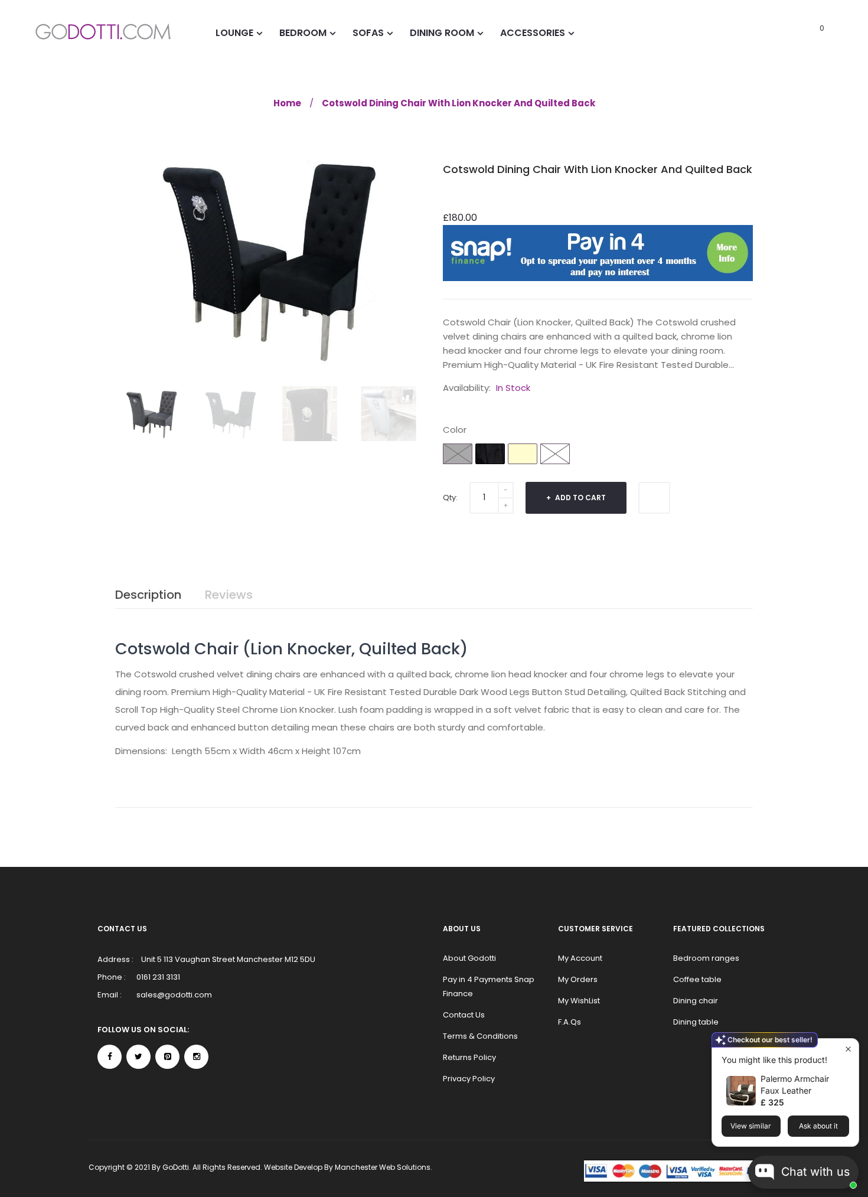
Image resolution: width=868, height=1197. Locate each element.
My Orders (578, 979)
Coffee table (697, 979)
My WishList (579, 1000)
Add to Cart (579, 498)
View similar (750, 1125)
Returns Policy (469, 1057)
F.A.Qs (569, 1022)
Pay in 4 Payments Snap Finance (488, 986)
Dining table (696, 1022)
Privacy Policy (469, 1078)
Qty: (450, 497)
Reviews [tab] (229, 594)
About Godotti (469, 958)
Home (287, 103)
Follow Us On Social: (143, 1029)
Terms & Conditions (480, 1036)
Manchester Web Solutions (382, 1167)
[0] (805, 32)
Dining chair (695, 1000)
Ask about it (818, 1125)
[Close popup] (848, 1049)
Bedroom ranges (706, 958)
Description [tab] (148, 594)
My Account (580, 958)
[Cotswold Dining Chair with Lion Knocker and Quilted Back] (151, 413)
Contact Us (464, 1014)
